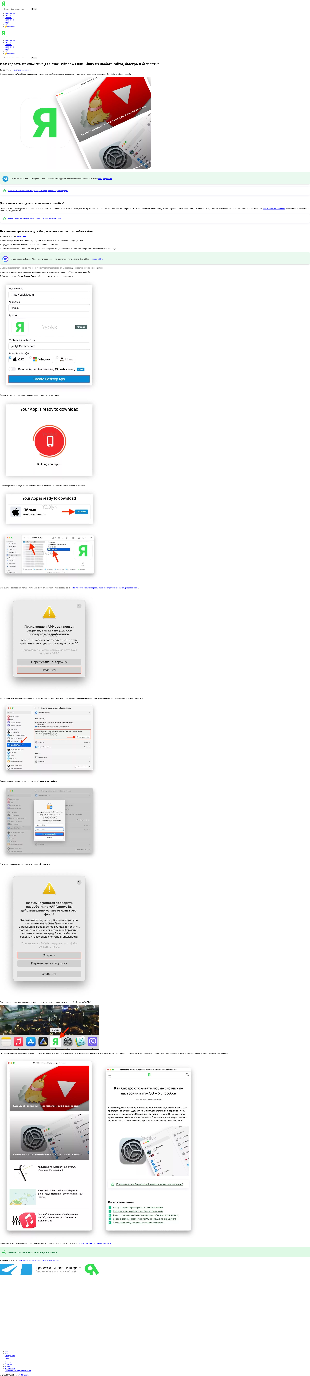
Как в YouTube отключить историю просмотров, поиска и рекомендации (38, 191)
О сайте (8, 1362)
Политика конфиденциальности (18, 1371)
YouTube (53, 1252)
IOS (6, 24)
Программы (10, 1356)
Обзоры (8, 15)
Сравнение (9, 20)
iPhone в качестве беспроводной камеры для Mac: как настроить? (35, 218)
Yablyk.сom (23, 1375)
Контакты (9, 1366)
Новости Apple (35, 1260)
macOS (8, 22)
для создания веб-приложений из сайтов (94, 1243)
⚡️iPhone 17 (10, 26)
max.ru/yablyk (97, 259)
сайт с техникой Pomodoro (274, 209)
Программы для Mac (50, 1260)
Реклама (8, 1364)
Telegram (32, 1252)
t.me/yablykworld (105, 179)
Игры (7, 1358)
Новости (8, 18)
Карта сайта (10, 1369)
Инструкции (10, 13)
